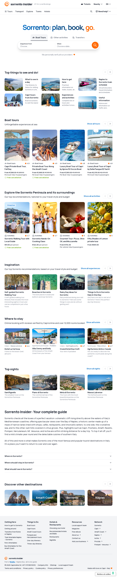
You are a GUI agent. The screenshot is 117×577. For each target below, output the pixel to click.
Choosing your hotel (57, 528)
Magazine (75, 528)
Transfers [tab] (80, 37)
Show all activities (92, 196)
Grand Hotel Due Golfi (70, 349)
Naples (97, 535)
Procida (97, 541)
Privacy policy (28, 568)
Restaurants (54, 537)
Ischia (96, 538)
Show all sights (93, 368)
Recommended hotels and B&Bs (58, 532)
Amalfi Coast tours (34, 532)
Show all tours (93, 123)
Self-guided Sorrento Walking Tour (14, 293)
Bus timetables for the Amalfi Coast (13, 547)
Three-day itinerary (34, 544)
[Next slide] (110, 72)
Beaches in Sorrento (41, 292)
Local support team (79, 525)
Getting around (10, 528)
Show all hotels (93, 322)
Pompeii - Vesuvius (101, 544)
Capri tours (31, 528)
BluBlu (12, 562)
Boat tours (31, 525)
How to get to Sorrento (13, 525)
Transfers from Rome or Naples (13, 533)
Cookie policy (41, 568)
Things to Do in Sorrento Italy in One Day (99, 293)
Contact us (76, 538)
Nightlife (53, 540)
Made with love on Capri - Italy (99, 568)
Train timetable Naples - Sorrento (13, 538)
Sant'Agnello (10, 392)
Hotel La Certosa (12, 349)
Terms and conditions (13, 568)
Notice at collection (105, 574)
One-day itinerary (33, 540)
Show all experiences (90, 268)
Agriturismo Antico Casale (99, 349)
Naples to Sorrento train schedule (105, 82)
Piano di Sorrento (40, 392)
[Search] (95, 45)
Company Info (43, 565)
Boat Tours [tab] (41, 37)
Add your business (79, 541)
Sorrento (97, 525)
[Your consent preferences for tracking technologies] (113, 573)
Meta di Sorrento (67, 392)
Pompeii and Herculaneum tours (34, 536)
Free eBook (76, 532)
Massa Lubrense (95, 392)
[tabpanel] (58, 45)
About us (75, 535)
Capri (96, 528)
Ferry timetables (11, 543)
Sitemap (53, 565)
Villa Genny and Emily (41, 348)
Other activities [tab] (61, 37)
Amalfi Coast (99, 532)
